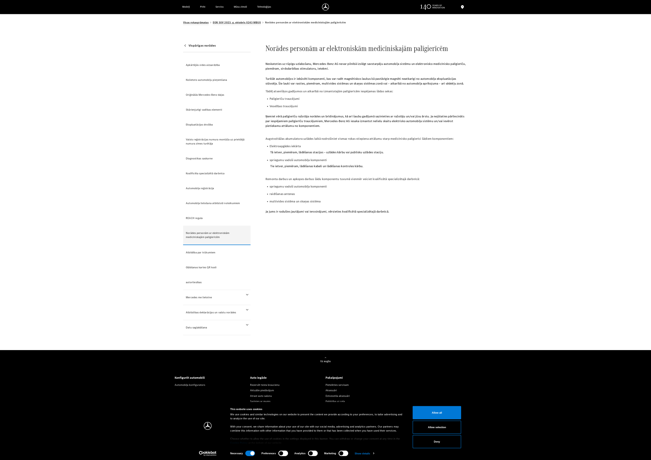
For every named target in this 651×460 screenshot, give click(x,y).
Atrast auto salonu (261, 396)
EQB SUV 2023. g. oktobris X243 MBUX (237, 22)
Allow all (437, 412)
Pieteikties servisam (337, 385)
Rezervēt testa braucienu (265, 385)
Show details (362, 453)
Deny (437, 441)
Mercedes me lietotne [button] (199, 297)
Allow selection (437, 427)
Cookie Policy (239, 442)
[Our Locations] (462, 7)
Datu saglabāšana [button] (196, 327)
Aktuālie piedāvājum (262, 390)
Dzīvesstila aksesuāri (338, 396)
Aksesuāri (331, 390)
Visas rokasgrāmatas (196, 22)
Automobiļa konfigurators (190, 385)
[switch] (283, 453)
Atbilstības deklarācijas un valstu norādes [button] (211, 312)
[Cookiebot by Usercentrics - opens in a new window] (208, 453)
